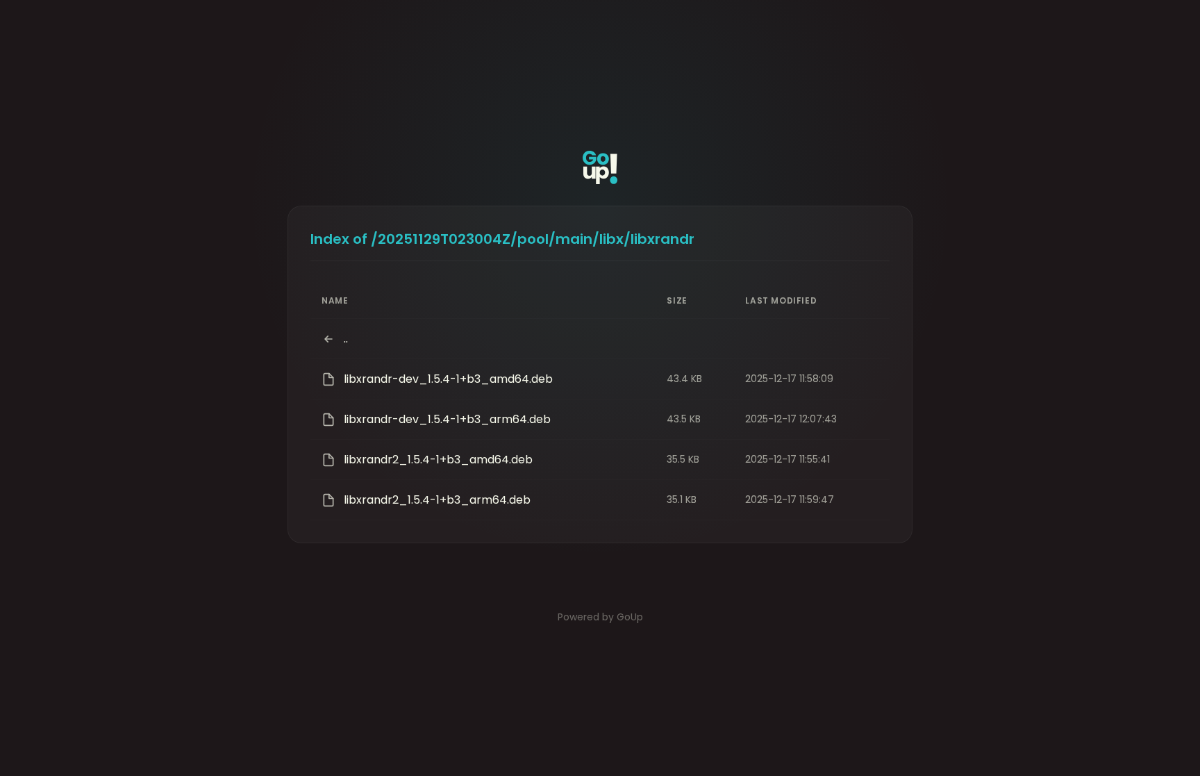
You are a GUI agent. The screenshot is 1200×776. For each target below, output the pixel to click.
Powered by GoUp (600, 617)
